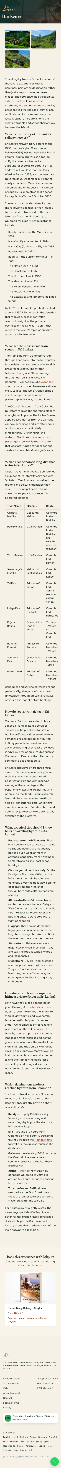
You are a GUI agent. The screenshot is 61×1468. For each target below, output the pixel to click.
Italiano (30, 1441)
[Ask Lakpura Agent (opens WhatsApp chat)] (54, 1461)
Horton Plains (43, 1139)
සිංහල (50, 1446)
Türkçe (23, 1450)
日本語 (39, 1441)
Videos (6, 1388)
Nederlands (9, 1446)
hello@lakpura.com (47, 1378)
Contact (7, 1398)
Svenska (7, 1450)
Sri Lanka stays (11, 1383)
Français (14, 1441)
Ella (13, 395)
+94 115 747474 (45, 1383)
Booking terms (11, 1403)
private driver (34, 1007)
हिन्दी (22, 1441)
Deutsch (42, 1437)
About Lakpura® (11, 1393)
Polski (20, 1446)
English (6, 1437)
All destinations (11, 1378)
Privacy (7, 1407)
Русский (42, 1446)
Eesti (5, 1441)
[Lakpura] (6, 7)
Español (53, 1437)
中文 (31, 1450)
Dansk (33, 1437)
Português (30, 1446)
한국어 (47, 1441)
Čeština (24, 1437)
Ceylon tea (46, 382)
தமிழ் (16, 1450)
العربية (15, 1437)
